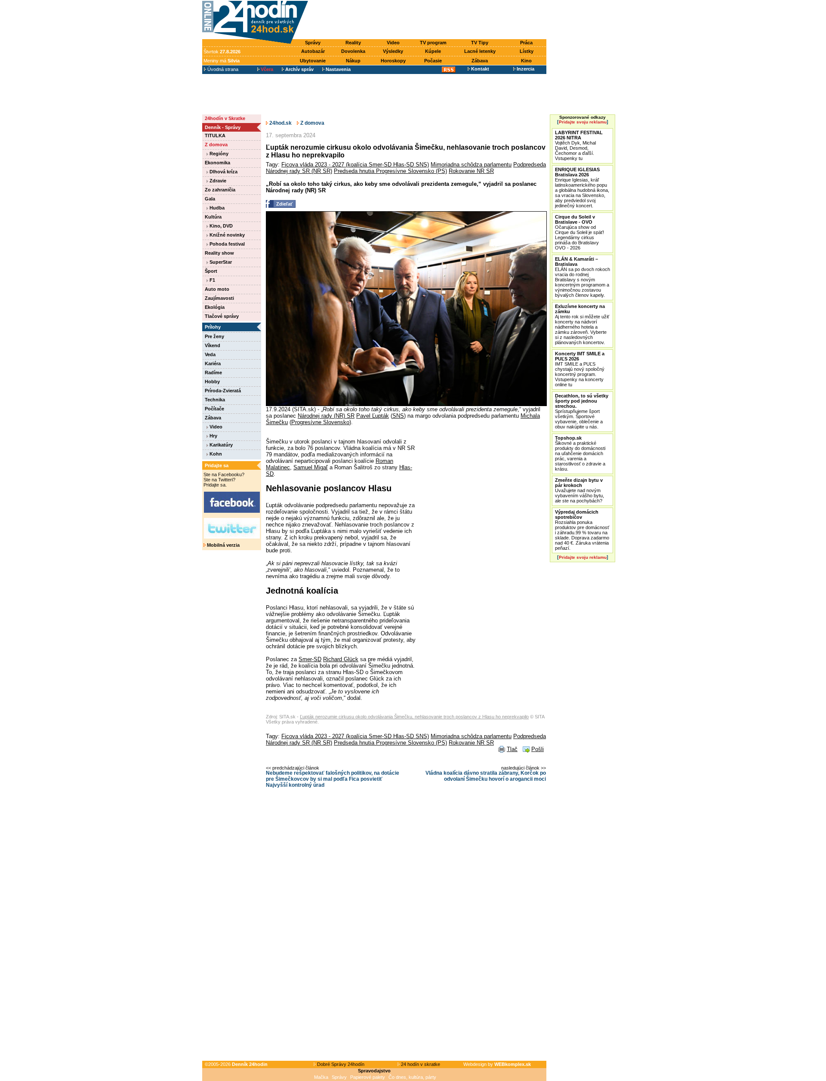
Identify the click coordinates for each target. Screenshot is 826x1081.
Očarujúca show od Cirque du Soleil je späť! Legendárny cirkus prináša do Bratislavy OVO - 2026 (579, 232)
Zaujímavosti (219, 298)
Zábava (480, 60)
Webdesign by (497, 1064)
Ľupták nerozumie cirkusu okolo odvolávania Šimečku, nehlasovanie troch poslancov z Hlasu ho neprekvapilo (414, 716)
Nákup (353, 60)
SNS (398, 416)
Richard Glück (340, 659)
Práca (526, 42)
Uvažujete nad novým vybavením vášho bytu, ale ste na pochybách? (579, 490)
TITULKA (215, 135)
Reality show (219, 253)
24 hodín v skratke (420, 1064)
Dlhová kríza (222, 171)
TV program (433, 42)
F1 (211, 280)
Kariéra (213, 363)
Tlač (512, 749)
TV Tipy (479, 42)
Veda (210, 354)
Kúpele (433, 51)
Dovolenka (353, 51)
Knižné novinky (226, 234)
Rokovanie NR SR (471, 171)
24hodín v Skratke (225, 118)
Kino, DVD (220, 225)
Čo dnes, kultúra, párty (412, 1077)
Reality (353, 42)
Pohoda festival (226, 243)
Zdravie (217, 180)
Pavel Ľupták (372, 416)
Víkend (212, 345)
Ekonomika (217, 162)
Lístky (526, 51)
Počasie (433, 60)
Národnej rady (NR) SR (326, 416)
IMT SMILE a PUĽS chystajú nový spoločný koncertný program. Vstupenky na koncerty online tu (579, 369)
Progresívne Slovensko (320, 422)
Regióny (218, 153)
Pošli (537, 749)
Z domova (216, 144)
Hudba (216, 207)
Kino (526, 60)
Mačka (321, 1077)
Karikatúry (220, 444)
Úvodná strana (222, 69)
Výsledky (393, 51)
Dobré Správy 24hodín (340, 1064)
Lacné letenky (480, 51)
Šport (211, 271)
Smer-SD (310, 659)
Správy (313, 42)
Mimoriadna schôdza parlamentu (471, 164)
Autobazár (313, 51)
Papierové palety (367, 1077)
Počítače (214, 408)
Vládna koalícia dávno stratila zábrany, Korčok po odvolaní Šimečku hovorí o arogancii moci (485, 776)
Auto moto (217, 289)
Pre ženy (214, 336)
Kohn (215, 453)
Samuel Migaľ (310, 467)
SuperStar (220, 262)
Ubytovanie (313, 60)
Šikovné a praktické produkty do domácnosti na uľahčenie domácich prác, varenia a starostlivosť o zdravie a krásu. (580, 453)
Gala (210, 198)
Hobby (212, 381)
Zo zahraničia (220, 189)
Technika (215, 399)
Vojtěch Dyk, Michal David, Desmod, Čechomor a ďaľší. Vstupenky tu (579, 145)
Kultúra (213, 216)
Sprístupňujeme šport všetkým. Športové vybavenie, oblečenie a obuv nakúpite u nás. (581, 411)
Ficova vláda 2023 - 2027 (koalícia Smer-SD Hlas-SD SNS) (355, 164)
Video (393, 42)
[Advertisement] (429, 20)
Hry (212, 435)
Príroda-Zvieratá (223, 390)
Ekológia (215, 307)
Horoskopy (393, 60)
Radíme (213, 372)
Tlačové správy (222, 316)
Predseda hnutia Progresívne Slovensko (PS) (390, 171)
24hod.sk (280, 123)
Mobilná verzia (223, 545)
